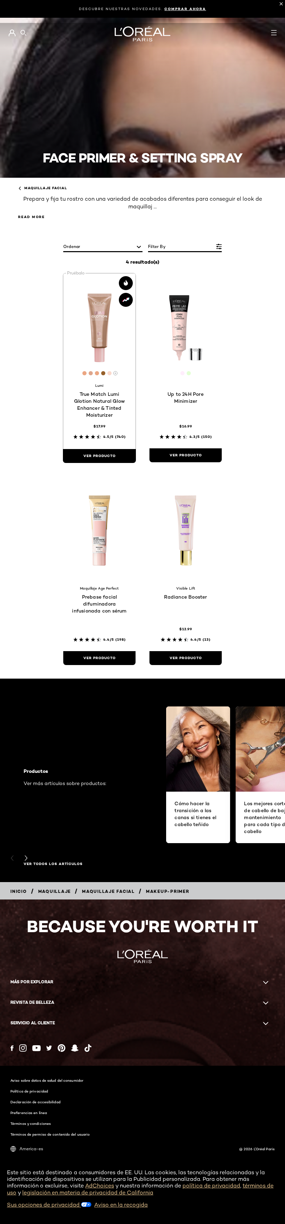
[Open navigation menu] (274, 32)
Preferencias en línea (28, 1113)
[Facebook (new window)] (12, 1048)
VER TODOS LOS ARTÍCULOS (53, 864)
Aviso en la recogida (121, 1204)
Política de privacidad (29, 1091)
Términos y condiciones (30, 1123)
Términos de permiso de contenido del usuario (50, 1134)
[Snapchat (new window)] (75, 1048)
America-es (31, 1148)
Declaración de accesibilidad (35, 1102)
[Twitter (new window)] (49, 1048)
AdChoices (99, 1185)
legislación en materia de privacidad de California (87, 1192)
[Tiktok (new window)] (88, 1048)
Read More (31, 217)
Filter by (156, 246)
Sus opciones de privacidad (44, 1204)
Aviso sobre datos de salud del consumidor (46, 1080)
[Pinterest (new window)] (61, 1048)
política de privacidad (211, 1185)
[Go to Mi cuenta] (12, 33)
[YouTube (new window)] (36, 1048)
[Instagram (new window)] (23, 1048)
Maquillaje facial (45, 188)
